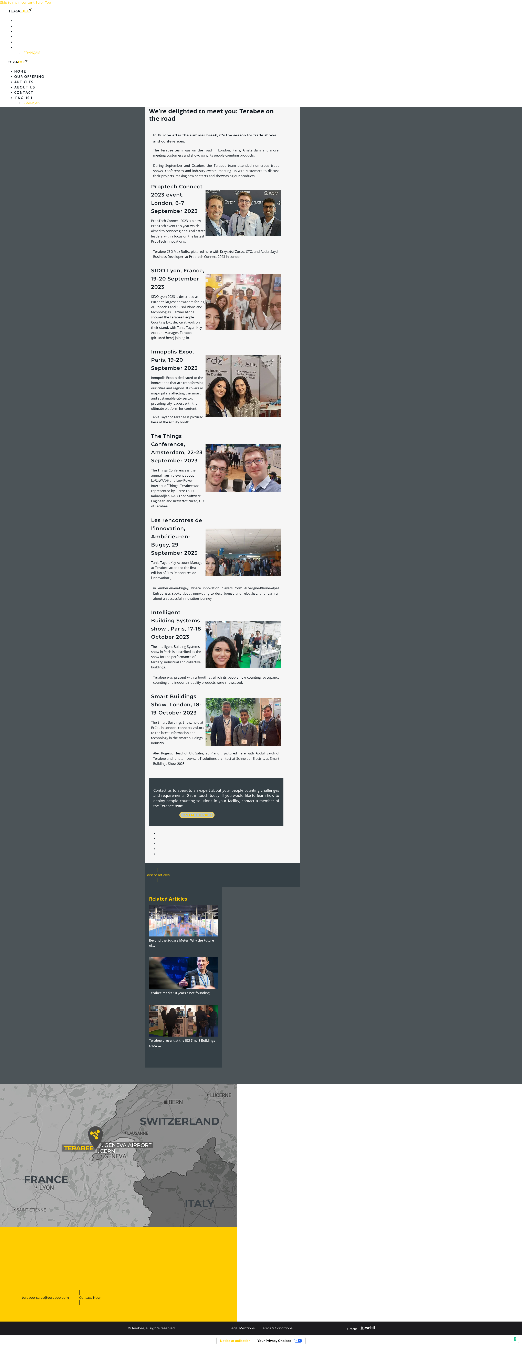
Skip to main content (17, 2)
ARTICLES (23, 32)
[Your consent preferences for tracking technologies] (515, 1339)
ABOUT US (24, 37)
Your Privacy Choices (274, 1341)
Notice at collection (235, 1341)
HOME (20, 21)
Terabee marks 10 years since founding (179, 993)
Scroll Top (43, 2)
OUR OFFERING (29, 26)
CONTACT (23, 42)
